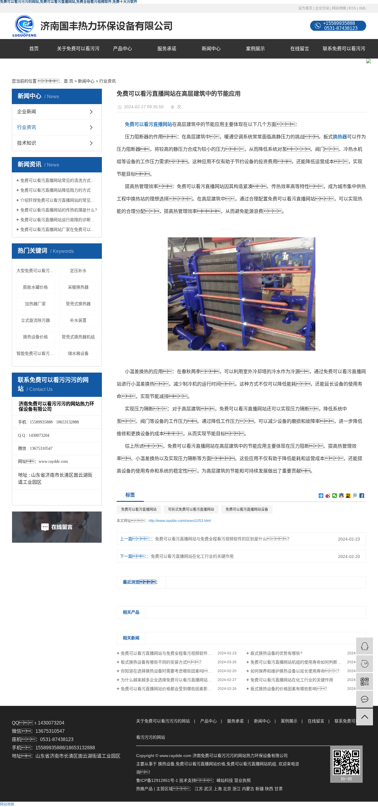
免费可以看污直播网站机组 (251, 763)
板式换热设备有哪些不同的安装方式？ (162, 662)
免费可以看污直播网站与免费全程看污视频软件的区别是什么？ (179, 653)
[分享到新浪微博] (327, 495)
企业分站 (322, 8)
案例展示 (255, 48)
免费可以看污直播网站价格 (200, 763)
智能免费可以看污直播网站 (36, 353)
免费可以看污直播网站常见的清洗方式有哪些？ (58, 180)
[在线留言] (364, 699)
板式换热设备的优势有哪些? (276, 653)
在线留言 (299, 48)
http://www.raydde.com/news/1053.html (180, 521)
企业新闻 (26, 111)
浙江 (236, 788)
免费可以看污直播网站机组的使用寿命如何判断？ (300, 662)
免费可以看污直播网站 (139, 509)
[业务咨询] (364, 646)
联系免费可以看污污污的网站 (344, 58)
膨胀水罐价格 (35, 287)
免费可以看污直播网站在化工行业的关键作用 (192, 556)
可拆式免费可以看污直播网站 (191, 509)
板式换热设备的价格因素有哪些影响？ (289, 688)
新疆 (259, 788)
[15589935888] (364, 663)
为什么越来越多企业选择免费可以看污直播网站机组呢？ (179, 679)
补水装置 (78, 320)
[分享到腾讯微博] (355, 495)
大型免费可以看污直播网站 (36, 270)
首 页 (68, 81)
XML (362, 8)
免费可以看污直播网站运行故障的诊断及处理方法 (58, 219)
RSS (352, 8)
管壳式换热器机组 (78, 336)
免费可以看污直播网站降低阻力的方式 (55, 190)
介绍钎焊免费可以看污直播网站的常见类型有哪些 (58, 200)
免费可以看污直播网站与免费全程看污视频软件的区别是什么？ (223, 538)
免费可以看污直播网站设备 (247, 509)
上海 (218, 788)
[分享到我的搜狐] (348, 495)
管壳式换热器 (78, 303)
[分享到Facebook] (361, 495)
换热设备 (166, 763)
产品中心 (122, 48)
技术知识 (26, 142)
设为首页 (305, 8)
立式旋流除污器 (35, 320)
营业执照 (242, 780)
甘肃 (278, 788)
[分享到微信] (334, 495)
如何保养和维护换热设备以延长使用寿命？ (295, 671)
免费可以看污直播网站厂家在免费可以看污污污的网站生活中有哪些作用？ (58, 229)
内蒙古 (248, 788)
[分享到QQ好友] (341, 495)
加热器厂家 (35, 303)
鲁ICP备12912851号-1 (157, 780)
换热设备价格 (35, 336)
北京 (227, 788)
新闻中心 (211, 48)
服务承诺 (166, 48)
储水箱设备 (78, 353)
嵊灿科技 (224, 780)
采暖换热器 (78, 287)
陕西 (269, 788)
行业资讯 (107, 81)
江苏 (199, 788)
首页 (34, 48)
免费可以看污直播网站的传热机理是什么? (58, 210)
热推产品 (144, 788)
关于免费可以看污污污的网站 (78, 58)
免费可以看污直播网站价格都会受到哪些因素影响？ (179, 688)
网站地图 (339, 8)
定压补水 (78, 270)
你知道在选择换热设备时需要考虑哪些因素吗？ (170, 671)
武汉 (208, 788)
